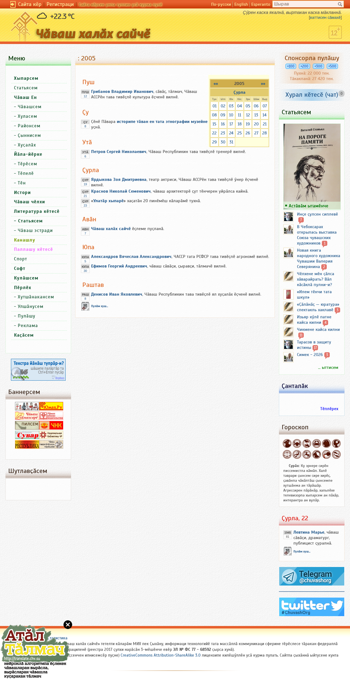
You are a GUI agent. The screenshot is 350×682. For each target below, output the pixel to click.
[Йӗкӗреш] (306, 443)
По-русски (221, 4)
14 (264, 115)
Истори (22, 192)
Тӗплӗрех (329, 408)
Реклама (28, 325)
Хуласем (27, 116)
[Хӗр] (336, 443)
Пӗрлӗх (22, 287)
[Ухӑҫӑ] (306, 454)
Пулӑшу (26, 316)
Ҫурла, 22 (295, 518)
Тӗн (22, 183)
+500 (332, 66)
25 (239, 133)
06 (256, 106)
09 (222, 115)
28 (264, 133)
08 (214, 115)
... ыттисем (328, 367)
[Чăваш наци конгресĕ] (51, 428)
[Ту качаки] (316, 454)
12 (248, 115)
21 (265, 124)
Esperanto (260, 4)
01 (214, 106)
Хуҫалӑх (27, 145)
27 (256, 133)
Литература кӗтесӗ (37, 211)
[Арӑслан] (326, 443)
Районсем (29, 126)
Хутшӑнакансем (36, 297)
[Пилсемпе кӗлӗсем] (27, 428)
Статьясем (26, 88)
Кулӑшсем (26, 278)
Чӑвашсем (30, 107)
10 (231, 115)
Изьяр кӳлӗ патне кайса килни (314, 319)
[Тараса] (287, 454)
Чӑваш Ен (25, 97)
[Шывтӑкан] (326, 454)
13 (256, 115)
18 (240, 124)
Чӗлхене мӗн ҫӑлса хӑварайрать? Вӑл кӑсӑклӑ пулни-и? (315, 279)
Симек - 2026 (310, 354)
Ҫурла (240, 92)
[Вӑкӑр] (297, 443)
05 (248, 106)
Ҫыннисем (29, 135)
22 (214, 133)
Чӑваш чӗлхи (29, 202)
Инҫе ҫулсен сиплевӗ (317, 214)
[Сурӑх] (287, 443)
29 (214, 142)
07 (264, 106)
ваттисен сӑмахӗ (325, 17)
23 (223, 133)
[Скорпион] (297, 454)
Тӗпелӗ (26, 173)
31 (231, 142)
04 (239, 106)
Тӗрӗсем (27, 164)
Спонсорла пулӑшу (312, 58)
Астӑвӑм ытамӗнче (308, 206)
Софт (19, 268)
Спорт (20, 259)
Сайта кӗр (30, 4)
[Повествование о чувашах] (27, 409)
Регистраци (60, 4)
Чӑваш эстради (35, 230)
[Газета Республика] (27, 447)
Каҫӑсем (24, 335)
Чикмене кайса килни (318, 329)
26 (248, 133)
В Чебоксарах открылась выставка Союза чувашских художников (317, 235)
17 (231, 124)
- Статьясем (28, 221)
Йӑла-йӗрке (28, 154)
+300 (318, 66)
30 (223, 142)
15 (214, 124)
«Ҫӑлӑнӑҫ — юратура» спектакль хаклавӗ (318, 307)
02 (223, 106)
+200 (304, 66)
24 (231, 133)
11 (239, 115)
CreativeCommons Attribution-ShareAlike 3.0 (161, 655)
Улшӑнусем (30, 306)
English (241, 4)
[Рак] (316, 443)
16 (223, 124)
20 (256, 124)
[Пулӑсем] (336, 454)
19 (248, 124)
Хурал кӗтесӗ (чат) (311, 94)
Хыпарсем (26, 78)
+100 (290, 66)
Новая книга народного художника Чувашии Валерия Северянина (318, 258)
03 (231, 106)
